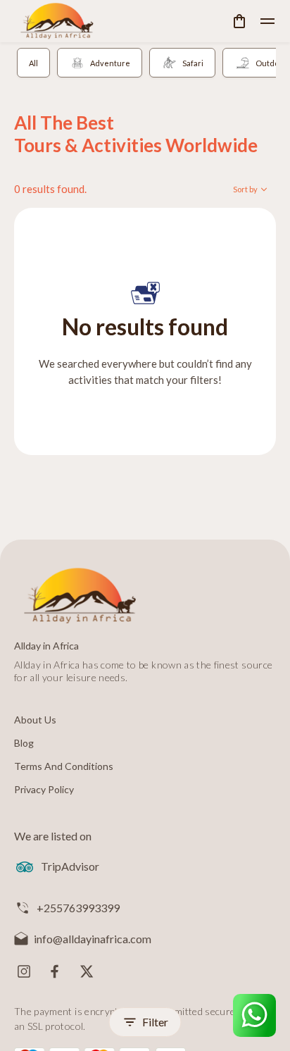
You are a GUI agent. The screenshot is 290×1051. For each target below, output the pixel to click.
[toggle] (267, 21)
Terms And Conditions (63, 766)
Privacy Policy (44, 789)
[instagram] (24, 971)
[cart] (239, 21)
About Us (35, 720)
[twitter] (86, 971)
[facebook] (55, 971)
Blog (24, 743)
